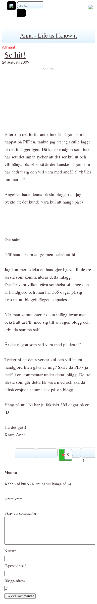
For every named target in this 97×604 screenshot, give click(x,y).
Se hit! (15, 54)
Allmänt (8, 47)
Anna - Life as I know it (48, 35)
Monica (10, 472)
